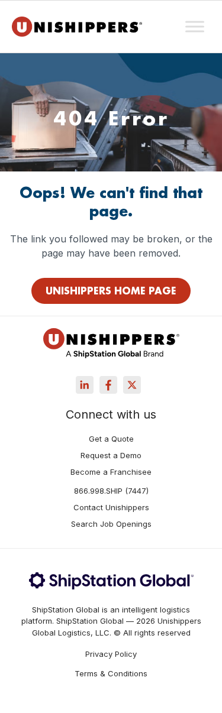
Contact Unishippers (111, 508)
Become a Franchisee (111, 472)
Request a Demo (111, 456)
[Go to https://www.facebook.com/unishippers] (108, 385)
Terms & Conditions (111, 674)
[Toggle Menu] (194, 26)
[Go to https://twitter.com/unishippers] (132, 385)
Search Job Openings (111, 524)
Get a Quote (111, 439)
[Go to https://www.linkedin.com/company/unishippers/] (85, 385)
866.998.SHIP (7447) (111, 491)
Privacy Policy (111, 654)
